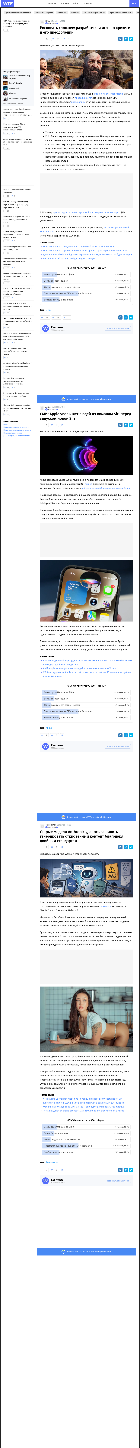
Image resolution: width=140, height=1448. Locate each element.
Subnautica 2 (62, 13)
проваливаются (83, 97)
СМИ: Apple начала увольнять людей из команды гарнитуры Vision (79, 668)
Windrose (75, 13)
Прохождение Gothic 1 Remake (18, 13)
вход (134, 3)
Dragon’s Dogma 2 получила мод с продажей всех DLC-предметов (78, 246)
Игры (47, 21)
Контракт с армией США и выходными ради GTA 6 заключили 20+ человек (83, 1102)
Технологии (50, 825)
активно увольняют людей (108, 93)
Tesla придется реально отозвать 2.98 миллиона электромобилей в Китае (83, 1110)
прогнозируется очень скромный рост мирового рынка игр (85, 212)
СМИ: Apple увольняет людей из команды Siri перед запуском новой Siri (82, 1098)
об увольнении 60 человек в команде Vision (106, 488)
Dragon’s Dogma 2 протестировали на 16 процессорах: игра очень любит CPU (85, 250)
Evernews (57, 327)
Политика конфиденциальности (17, 430)
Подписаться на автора (118, 328)
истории (65, 3)
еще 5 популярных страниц (13, 103)
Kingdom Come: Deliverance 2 (121, 13)
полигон (88, 3)
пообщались (78, 102)
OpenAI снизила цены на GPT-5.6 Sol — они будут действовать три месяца (83, 1106)
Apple (48, 407)
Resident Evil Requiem (43, 13)
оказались (105, 906)
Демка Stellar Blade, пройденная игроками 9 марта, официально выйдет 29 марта (87, 254)
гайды (76, 3)
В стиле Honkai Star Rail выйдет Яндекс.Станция (69, 258)
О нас (5, 424)
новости (52, 3)
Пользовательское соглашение (16, 427)
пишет (88, 484)
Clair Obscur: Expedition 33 (94, 13)
